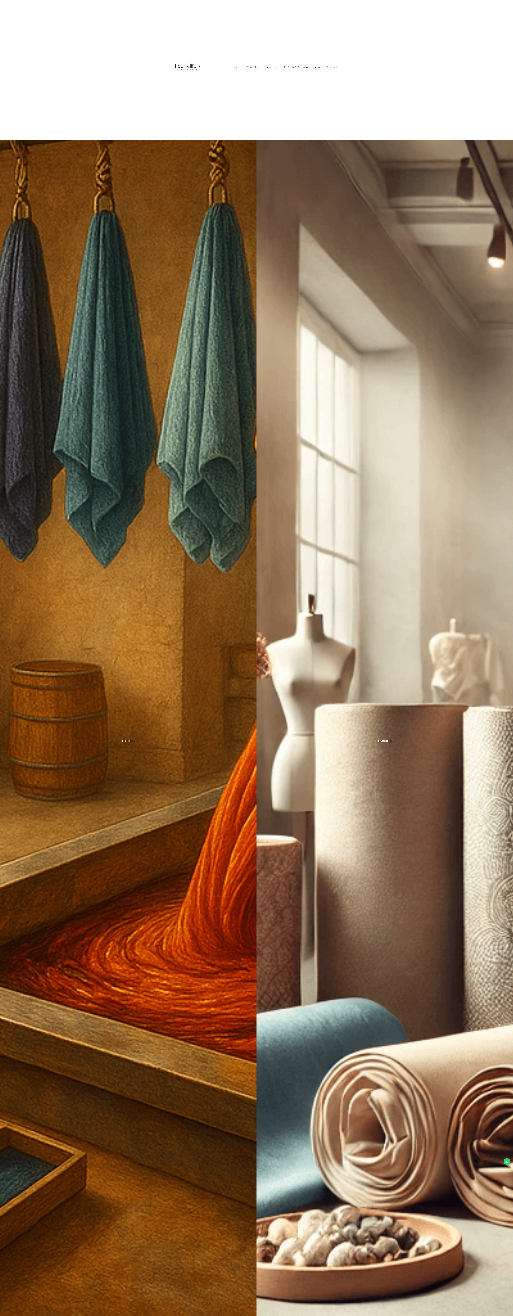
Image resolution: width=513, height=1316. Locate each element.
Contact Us (333, 67)
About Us (252, 67)
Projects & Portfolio (296, 67)
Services (269, 67)
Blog (317, 67)
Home (236, 67)
